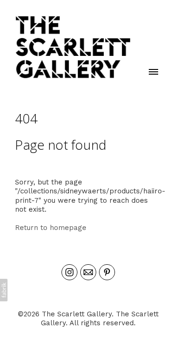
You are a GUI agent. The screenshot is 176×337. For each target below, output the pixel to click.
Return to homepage (50, 227)
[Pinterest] (107, 272)
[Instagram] (69, 272)
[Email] (88, 272)
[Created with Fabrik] (4, 290)
